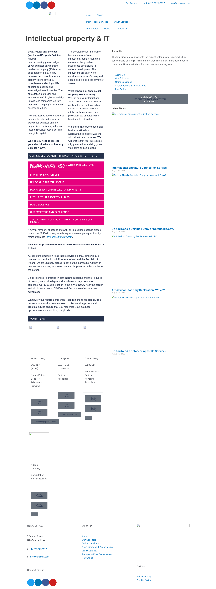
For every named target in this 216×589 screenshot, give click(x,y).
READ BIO (37, 392)
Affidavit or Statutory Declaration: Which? (138, 290)
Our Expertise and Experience (49, 212)
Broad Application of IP (45, 174)
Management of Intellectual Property (55, 189)
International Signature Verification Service (139, 167)
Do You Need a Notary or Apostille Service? (139, 351)
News (107, 28)
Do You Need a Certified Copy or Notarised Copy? (143, 228)
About (100, 15)
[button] (66, 166)
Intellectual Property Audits (50, 197)
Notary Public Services (96, 21)
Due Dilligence (40, 204)
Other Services (122, 21)
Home (87, 15)
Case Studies (91, 28)
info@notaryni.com (39, 556)
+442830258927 (38, 549)
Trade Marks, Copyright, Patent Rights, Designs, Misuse (61, 220)
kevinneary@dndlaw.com (59, 237)
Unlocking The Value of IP (47, 182)
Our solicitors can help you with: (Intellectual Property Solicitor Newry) (62, 166)
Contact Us (121, 28)
